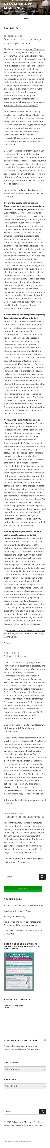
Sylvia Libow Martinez (17, 6)
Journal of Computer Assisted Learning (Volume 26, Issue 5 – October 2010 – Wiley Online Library (24, 52)
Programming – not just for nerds (24, 816)
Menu (26, 18)
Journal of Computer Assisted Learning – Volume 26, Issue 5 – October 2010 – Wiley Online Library (24, 633)
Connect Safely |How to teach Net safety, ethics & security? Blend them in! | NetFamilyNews (24, 728)
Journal (11, 111)
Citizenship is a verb (16, 656)
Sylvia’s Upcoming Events (21, 1041)
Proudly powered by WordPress (17, 1141)
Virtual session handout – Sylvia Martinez (23, 905)
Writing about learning (14, 916)
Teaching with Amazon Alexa (17, 911)
